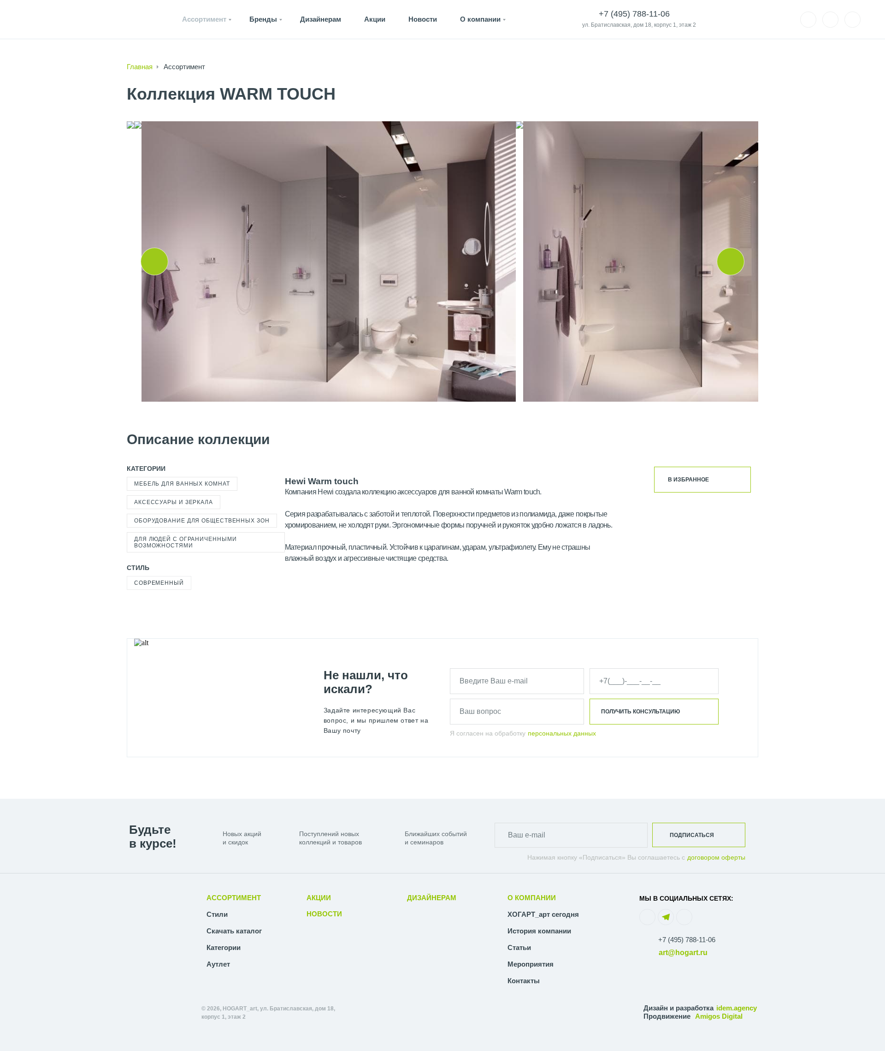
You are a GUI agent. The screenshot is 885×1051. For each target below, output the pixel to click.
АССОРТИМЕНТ (233, 898)
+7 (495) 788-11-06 (686, 940)
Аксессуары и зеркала (173, 502)
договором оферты (716, 857)
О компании (480, 19)
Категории (223, 947)
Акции (374, 19)
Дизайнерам (320, 19)
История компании (539, 931)
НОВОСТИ (324, 914)
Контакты (523, 981)
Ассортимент (204, 19)
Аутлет (218, 964)
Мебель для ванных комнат (182, 484)
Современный (159, 583)
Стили (217, 914)
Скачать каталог (234, 931)
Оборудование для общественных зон (202, 520)
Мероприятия (530, 964)
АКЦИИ (319, 898)
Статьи (519, 947)
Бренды (263, 19)
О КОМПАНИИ (531, 898)
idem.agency (736, 1008)
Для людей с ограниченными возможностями (185, 542)
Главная (140, 67)
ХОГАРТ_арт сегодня (543, 914)
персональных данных (562, 733)
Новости (422, 19)
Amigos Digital (719, 1016)
